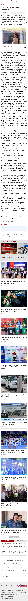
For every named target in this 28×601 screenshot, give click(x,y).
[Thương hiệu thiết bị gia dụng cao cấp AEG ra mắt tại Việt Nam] (9, 248)
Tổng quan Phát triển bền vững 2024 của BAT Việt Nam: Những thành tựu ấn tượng (13, 367)
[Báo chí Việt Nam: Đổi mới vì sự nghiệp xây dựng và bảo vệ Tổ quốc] (14, 466)
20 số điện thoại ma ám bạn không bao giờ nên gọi (12, 563)
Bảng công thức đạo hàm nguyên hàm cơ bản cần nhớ (13, 543)
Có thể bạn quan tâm (8, 241)
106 (24, 560)
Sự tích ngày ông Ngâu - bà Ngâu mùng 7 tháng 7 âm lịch (13, 557)
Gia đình (3, 534)
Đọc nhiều (7, 540)
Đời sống (5, 4)
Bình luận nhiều (20, 540)
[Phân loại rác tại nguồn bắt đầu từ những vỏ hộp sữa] (14, 326)
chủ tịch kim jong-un (9, 221)
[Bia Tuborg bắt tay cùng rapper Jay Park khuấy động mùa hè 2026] (14, 298)
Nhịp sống (3, 285)
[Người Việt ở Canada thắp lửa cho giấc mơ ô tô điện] (14, 384)
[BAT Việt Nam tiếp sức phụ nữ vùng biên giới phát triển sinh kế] (14, 270)
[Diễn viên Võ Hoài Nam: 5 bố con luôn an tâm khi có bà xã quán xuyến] (14, 519)
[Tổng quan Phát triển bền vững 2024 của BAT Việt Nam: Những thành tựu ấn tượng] (14, 354)
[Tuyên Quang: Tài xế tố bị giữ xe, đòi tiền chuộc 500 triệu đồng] (14, 412)
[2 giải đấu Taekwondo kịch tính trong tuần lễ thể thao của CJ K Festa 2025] (14, 440)
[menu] (1, 1)
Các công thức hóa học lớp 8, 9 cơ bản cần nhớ (11, 560)
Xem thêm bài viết (14, 537)
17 (9, 547)
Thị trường (4, 398)
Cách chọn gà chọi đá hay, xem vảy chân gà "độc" (12, 567)
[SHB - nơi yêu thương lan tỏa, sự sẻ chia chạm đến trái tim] (14, 493)
